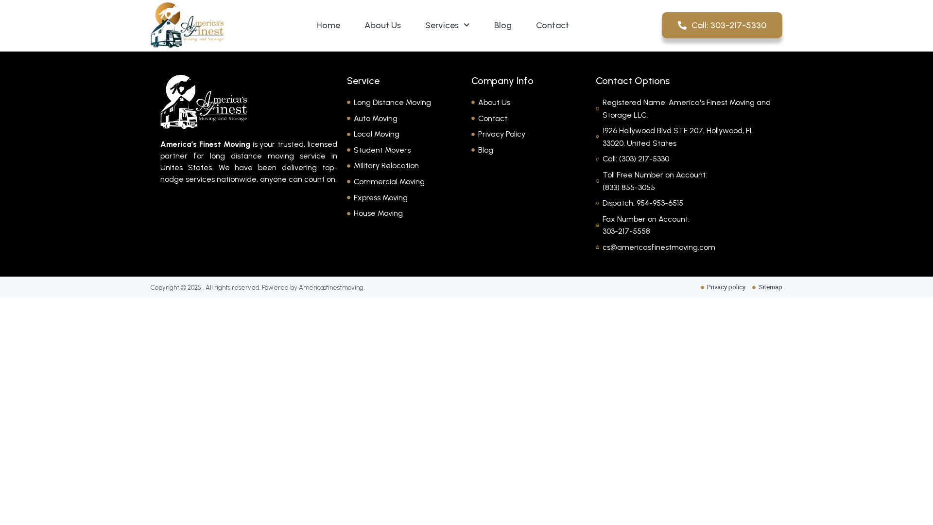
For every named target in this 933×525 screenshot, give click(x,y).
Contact (552, 25)
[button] (248, 210)
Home (328, 25)
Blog (503, 25)
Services (442, 25)
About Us (382, 25)
